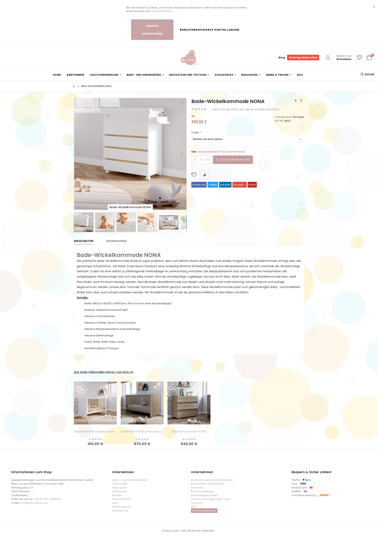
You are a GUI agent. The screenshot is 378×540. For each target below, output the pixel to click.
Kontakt (117, 495)
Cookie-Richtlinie (161, 11)
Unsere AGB (119, 484)
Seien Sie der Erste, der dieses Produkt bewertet (246, 109)
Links (115, 503)
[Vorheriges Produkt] (295, 100)
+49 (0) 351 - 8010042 (47, 499)
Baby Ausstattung (202, 491)
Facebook (199, 185)
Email (252, 185)
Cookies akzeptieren (152, 29)
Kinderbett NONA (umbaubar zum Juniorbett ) (142, 431)
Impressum (119, 487)
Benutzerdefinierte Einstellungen (209, 29)
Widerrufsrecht (121, 499)
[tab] (86, 241)
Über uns (197, 503)
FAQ (193, 507)
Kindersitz (197, 487)
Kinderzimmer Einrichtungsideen (212, 480)
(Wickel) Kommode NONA (189, 431)
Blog (282, 57)
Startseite (74, 86)
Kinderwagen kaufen (204, 495)
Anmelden (343, 59)
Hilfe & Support (121, 507)
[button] (359, 57)
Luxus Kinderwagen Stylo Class (210, 499)
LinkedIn (225, 185)
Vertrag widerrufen (303, 57)
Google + (239, 185)
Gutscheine (119, 491)
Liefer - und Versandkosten (129, 480)
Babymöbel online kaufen (207, 484)
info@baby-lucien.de (34, 503)
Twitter (212, 185)
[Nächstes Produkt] (301, 100)
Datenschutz (120, 510)
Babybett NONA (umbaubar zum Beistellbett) (95, 431)
